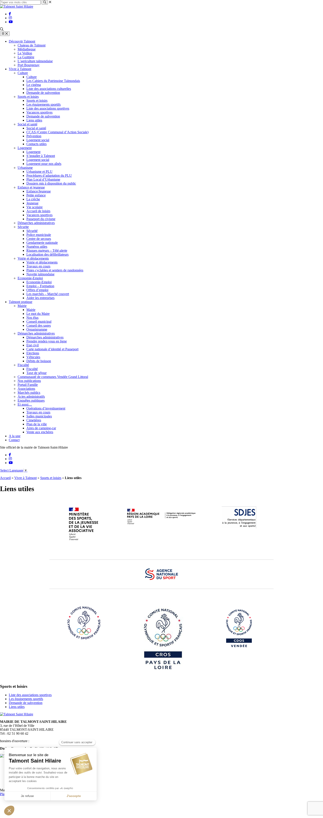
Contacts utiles (36, 144)
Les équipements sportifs (43, 104)
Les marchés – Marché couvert (47, 294)
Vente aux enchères (39, 432)
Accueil (5, 478)
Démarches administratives (36, 223)
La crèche (33, 199)
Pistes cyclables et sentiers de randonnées (54, 270)
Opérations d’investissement (45, 408)
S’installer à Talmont (40, 156)
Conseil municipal (38, 321)
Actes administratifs (31, 396)
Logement (25, 148)
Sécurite (23, 227)
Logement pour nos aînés (43, 164)
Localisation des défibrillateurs (47, 254)
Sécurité (32, 231)
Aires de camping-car (41, 428)
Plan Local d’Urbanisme (43, 179)
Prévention (33, 136)
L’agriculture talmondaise (35, 61)
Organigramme (36, 329)
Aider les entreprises (40, 298)
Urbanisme (25, 167)
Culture (23, 73)
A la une (14, 436)
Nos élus (32, 317)
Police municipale (38, 235)
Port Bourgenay (29, 65)
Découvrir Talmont (22, 41)
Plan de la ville (36, 424)
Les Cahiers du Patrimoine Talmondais (53, 81)
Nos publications (29, 381)
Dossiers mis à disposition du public (51, 183)
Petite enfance (36, 195)
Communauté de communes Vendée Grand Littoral (53, 377)
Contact (14, 440)
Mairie (22, 306)
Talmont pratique (20, 302)
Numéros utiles (36, 246)
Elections (32, 353)
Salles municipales (39, 416)
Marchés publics (29, 392)
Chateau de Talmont (31, 45)
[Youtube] (11, 22)
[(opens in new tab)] (83, 541)
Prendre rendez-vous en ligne (46, 341)
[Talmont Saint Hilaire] (16, 6)
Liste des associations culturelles (48, 89)
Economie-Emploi (30, 278)
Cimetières (33, 420)
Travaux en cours (38, 266)
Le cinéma (33, 85)
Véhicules (33, 357)
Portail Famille (28, 385)
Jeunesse (32, 203)
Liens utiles (34, 120)
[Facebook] (10, 14)
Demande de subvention (43, 92)
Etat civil (32, 345)
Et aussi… (25, 404)
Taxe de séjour (36, 373)
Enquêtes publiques (31, 400)
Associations (26, 388)
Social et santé (27, 124)
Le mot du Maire (38, 313)
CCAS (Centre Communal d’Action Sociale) (57, 132)
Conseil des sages (38, 325)
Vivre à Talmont (20, 69)
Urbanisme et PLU (39, 171)
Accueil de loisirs (38, 211)
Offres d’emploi (37, 290)
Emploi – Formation (40, 286)
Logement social (37, 140)
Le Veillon (25, 53)
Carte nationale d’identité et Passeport (52, 349)
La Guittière (26, 57)
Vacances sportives (39, 112)
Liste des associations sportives (47, 108)
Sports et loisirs (28, 96)
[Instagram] (10, 18)
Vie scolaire (34, 207)
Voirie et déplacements (33, 258)
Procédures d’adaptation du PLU (49, 175)
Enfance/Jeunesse (38, 191)
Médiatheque (27, 49)
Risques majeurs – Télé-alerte (46, 250)
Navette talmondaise (40, 274)
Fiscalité (23, 365)
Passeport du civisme (40, 219)
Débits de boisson (38, 361)
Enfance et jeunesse (31, 187)
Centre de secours (38, 239)
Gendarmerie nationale (42, 242)
